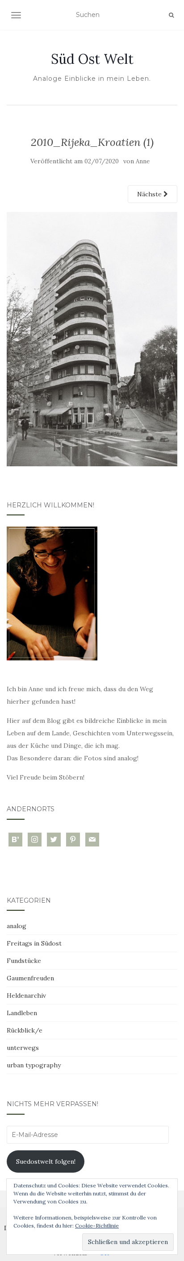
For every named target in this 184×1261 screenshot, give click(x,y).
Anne (143, 161)
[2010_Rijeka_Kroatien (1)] (92, 339)
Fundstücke (24, 961)
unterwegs (23, 1048)
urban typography (34, 1065)
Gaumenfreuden (30, 978)
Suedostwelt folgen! (45, 1161)
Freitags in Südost (34, 943)
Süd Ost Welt (92, 59)
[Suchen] (171, 15)
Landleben (22, 1013)
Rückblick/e (24, 1030)
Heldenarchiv (26, 995)
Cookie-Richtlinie (97, 1225)
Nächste (150, 194)
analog (16, 926)
